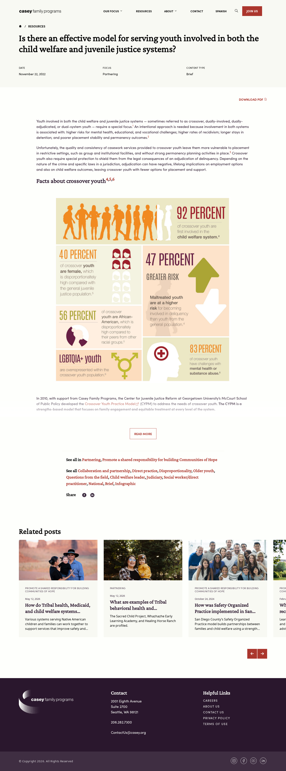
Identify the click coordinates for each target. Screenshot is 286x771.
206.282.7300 (121, 722)
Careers (210, 700)
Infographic (125, 483)
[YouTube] (253, 761)
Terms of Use (215, 724)
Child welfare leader (127, 477)
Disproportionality (175, 470)
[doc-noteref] (132, 126)
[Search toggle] (236, 11)
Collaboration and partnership (104, 470)
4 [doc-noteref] (107, 179)
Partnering (91, 459)
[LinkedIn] (263, 761)
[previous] (252, 654)
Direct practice (144, 470)
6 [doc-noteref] (113, 179)
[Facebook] (244, 761)
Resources (36, 26)
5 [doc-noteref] (110, 179)
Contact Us (213, 712)
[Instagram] (234, 761)
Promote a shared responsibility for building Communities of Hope (159, 459)
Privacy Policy (216, 718)
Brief (109, 483)
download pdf (251, 99)
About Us (211, 706)
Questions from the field (87, 477)
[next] (262, 654)
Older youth (203, 470)
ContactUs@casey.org (128, 732)
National (96, 483)
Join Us (252, 11)
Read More (143, 434)
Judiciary (154, 477)
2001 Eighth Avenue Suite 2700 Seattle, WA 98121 (126, 706)
